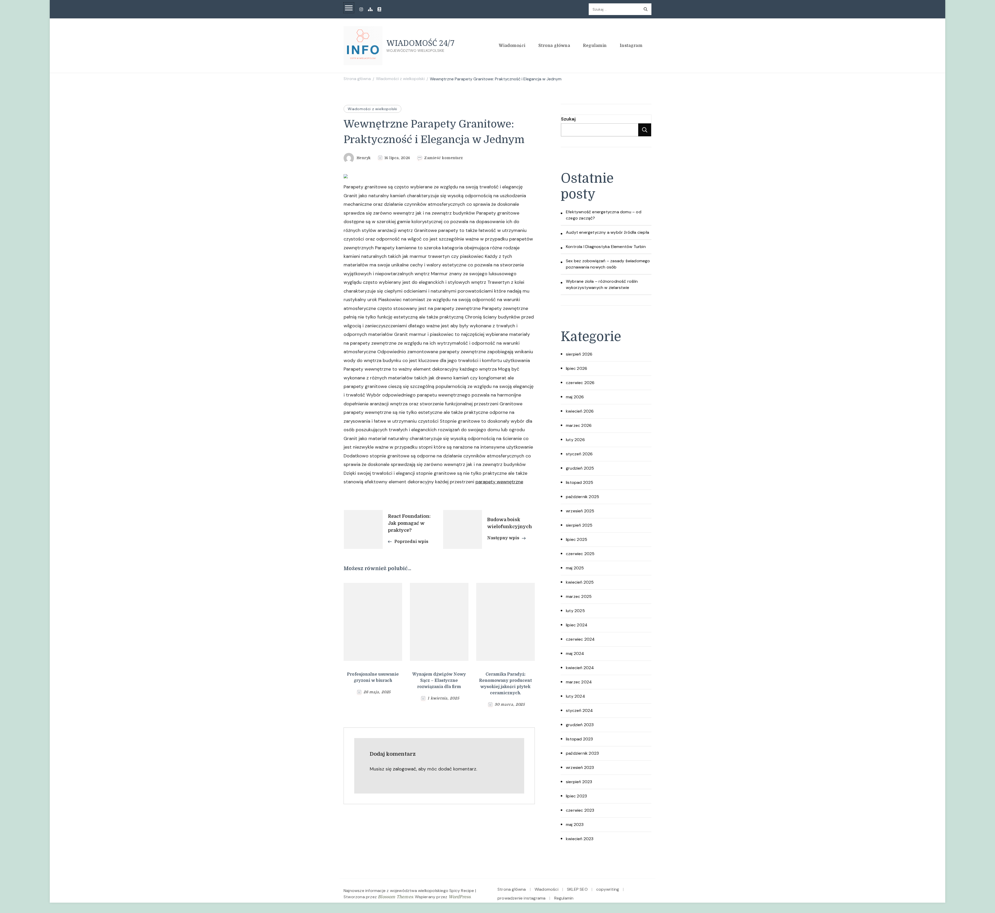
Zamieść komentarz (443, 158)
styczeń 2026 (579, 454)
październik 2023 (582, 753)
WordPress (460, 897)
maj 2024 (575, 653)
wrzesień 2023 (580, 767)
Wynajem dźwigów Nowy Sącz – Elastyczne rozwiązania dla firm (439, 680)
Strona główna (554, 45)
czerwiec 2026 (580, 382)
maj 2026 (575, 397)
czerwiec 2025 (580, 553)
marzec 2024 (579, 682)
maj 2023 (575, 824)
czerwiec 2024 (580, 639)
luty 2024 (575, 696)
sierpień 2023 (579, 781)
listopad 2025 (579, 482)
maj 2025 (575, 568)
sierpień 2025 (579, 525)
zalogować (404, 769)
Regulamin (595, 45)
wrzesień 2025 (580, 511)
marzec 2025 (579, 596)
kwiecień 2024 (580, 667)
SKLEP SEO (577, 889)
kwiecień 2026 (580, 411)
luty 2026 (575, 439)
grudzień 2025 (580, 468)
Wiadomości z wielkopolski (372, 109)
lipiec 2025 (576, 539)
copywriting (607, 889)
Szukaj (568, 119)
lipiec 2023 (576, 796)
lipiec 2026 (576, 368)
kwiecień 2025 (580, 582)
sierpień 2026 (579, 354)
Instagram (631, 45)
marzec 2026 (579, 425)
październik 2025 (582, 496)
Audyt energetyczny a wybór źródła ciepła (607, 232)
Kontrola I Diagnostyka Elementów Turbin (606, 246)
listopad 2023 (579, 739)
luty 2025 (575, 610)
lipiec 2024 (576, 625)
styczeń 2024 (579, 710)
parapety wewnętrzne (499, 482)
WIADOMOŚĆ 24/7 (420, 43)
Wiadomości (512, 45)
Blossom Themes (395, 897)
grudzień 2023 (580, 724)
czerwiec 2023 (580, 810)
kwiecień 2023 (580, 838)
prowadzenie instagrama (521, 898)
